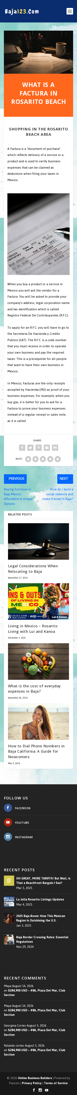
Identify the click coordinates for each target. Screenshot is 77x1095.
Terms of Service (56, 1083)
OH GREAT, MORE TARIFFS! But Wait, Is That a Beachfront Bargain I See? (43, 881)
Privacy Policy (31, 1083)
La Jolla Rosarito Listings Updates (40, 899)
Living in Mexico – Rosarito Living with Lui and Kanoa (33, 629)
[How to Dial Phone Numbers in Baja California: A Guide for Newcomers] (38, 721)
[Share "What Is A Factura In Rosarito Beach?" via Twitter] (30, 448)
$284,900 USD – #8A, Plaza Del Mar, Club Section (34, 992)
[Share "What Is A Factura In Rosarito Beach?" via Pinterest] (38, 448)
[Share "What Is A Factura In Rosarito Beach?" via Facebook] (22, 448)
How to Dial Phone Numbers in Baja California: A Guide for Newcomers (36, 752)
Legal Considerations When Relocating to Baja (33, 569)
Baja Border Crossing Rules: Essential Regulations (42, 939)
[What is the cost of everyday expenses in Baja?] (38, 661)
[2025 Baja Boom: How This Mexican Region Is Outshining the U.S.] (9, 918)
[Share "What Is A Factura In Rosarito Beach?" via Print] (55, 448)
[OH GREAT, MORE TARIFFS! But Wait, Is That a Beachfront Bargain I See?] (9, 881)
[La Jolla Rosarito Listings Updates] (9, 902)
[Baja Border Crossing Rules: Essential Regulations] (9, 939)
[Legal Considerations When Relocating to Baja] (38, 541)
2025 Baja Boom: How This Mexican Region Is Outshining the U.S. (40, 918)
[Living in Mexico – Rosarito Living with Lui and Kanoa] (38, 601)
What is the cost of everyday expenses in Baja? (34, 689)
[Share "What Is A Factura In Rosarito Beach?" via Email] (47, 448)
